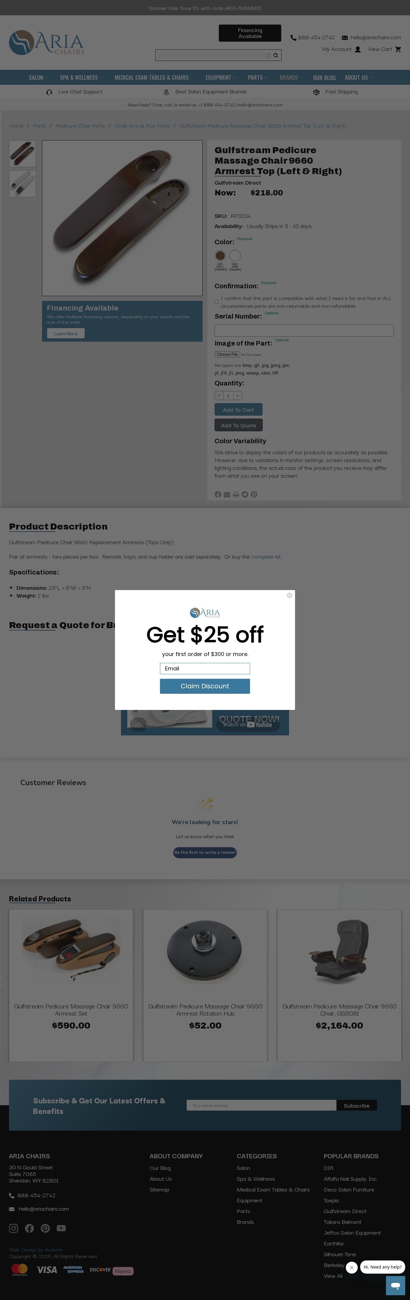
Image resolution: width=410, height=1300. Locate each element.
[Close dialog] (290, 595)
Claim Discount (205, 686)
